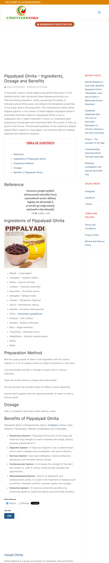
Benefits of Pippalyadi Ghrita (28, 172)
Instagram (90, 191)
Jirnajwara (53, 425)
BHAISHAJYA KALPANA (38, 87)
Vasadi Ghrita (13, 555)
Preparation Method (24, 163)
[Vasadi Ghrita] (27, 550)
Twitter (88, 204)
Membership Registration (55, 24)
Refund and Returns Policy (95, 243)
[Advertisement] (54, 48)
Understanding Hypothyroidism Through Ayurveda (94, 153)
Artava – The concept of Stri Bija (94, 141)
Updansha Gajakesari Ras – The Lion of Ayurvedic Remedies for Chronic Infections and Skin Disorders (94, 121)
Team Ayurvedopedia (15, 87)
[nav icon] (99, 12)
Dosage (17, 167)
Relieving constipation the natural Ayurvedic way (93, 169)
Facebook (90, 197)
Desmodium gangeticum (30, 313)
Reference (19, 154)
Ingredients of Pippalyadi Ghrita (30, 158)
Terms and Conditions (90, 226)
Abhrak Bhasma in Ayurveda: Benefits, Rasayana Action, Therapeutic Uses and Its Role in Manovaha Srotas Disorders (94, 93)
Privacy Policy (92, 235)
